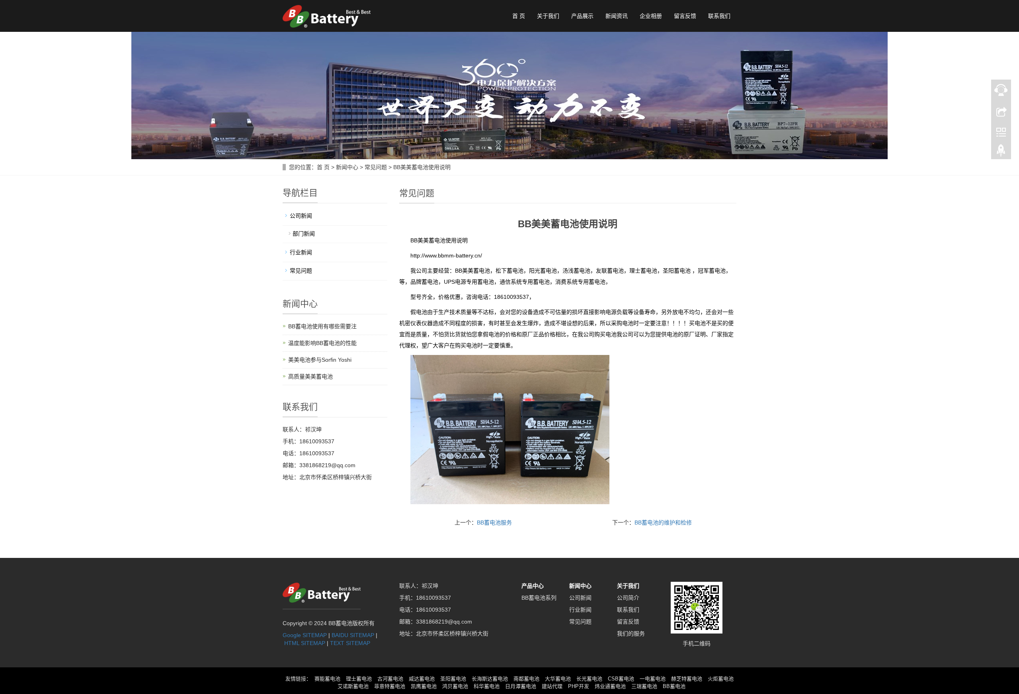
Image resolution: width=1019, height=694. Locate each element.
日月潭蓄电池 (520, 686)
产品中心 (532, 586)
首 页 (518, 16)
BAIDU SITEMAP (353, 635)
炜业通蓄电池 (610, 686)
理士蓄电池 (359, 679)
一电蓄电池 (653, 679)
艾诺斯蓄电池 (353, 686)
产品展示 (582, 16)
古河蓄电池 (390, 679)
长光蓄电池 (589, 679)
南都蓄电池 (526, 679)
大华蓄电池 (558, 679)
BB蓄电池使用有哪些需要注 (322, 326)
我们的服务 (631, 633)
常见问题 (376, 167)
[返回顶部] (1001, 152)
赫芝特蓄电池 (686, 679)
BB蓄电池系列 (538, 598)
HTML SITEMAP (304, 643)
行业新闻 (301, 252)
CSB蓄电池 (621, 679)
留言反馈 (685, 16)
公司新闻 (301, 215)
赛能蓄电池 (327, 679)
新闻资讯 (616, 16)
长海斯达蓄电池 (490, 679)
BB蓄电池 (674, 686)
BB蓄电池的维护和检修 (663, 522)
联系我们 (719, 16)
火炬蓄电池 (721, 679)
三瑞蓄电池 (644, 686)
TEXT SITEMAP (350, 643)
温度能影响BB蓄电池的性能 (322, 343)
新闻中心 (347, 167)
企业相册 (651, 16)
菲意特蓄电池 (389, 686)
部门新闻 (304, 233)
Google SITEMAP (305, 635)
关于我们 (548, 16)
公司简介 (628, 598)
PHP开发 (578, 686)
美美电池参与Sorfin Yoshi (319, 360)
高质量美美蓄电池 (310, 376)
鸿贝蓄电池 (455, 686)
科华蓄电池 (487, 686)
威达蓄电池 (422, 679)
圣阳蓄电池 (453, 679)
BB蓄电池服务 (494, 522)
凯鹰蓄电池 (424, 686)
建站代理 (552, 686)
